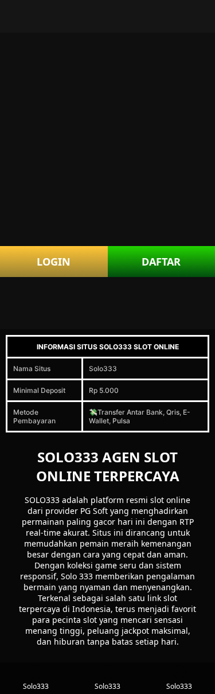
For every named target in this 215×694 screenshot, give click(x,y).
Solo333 (36, 686)
